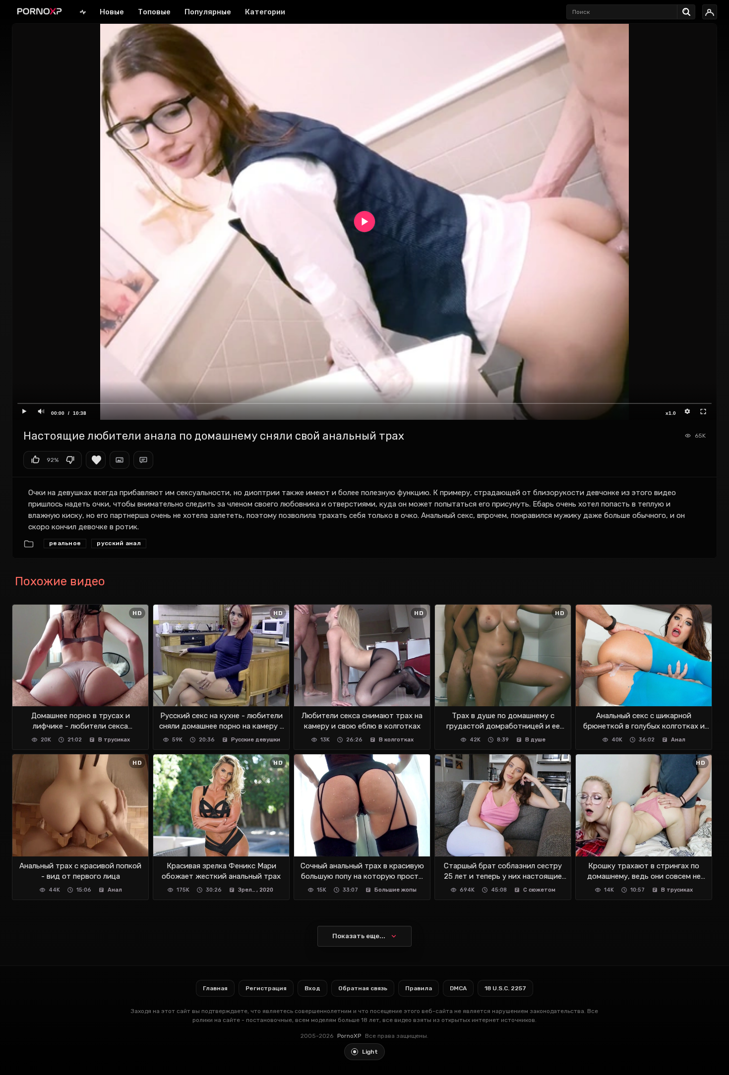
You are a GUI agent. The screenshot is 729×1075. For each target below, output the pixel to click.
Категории (265, 11)
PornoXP (349, 1035)
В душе (535, 739)
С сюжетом (539, 890)
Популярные (207, 11)
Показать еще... (358, 936)
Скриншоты (119, 460)
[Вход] (709, 11)
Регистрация (266, 988)
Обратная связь (362, 988)
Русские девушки (255, 739)
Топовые (154, 11)
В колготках (396, 739)
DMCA (458, 988)
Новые (112, 11)
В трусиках (114, 739)
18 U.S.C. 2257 (505, 988)
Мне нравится (35, 460)
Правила (418, 988)
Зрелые (247, 890)
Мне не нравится (70, 460)
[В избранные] (95, 460)
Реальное (65, 543)
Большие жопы (395, 890)
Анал (678, 739)
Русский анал (119, 543)
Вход (312, 988)
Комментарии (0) (143, 460)
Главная (83, 11)
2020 (266, 890)
